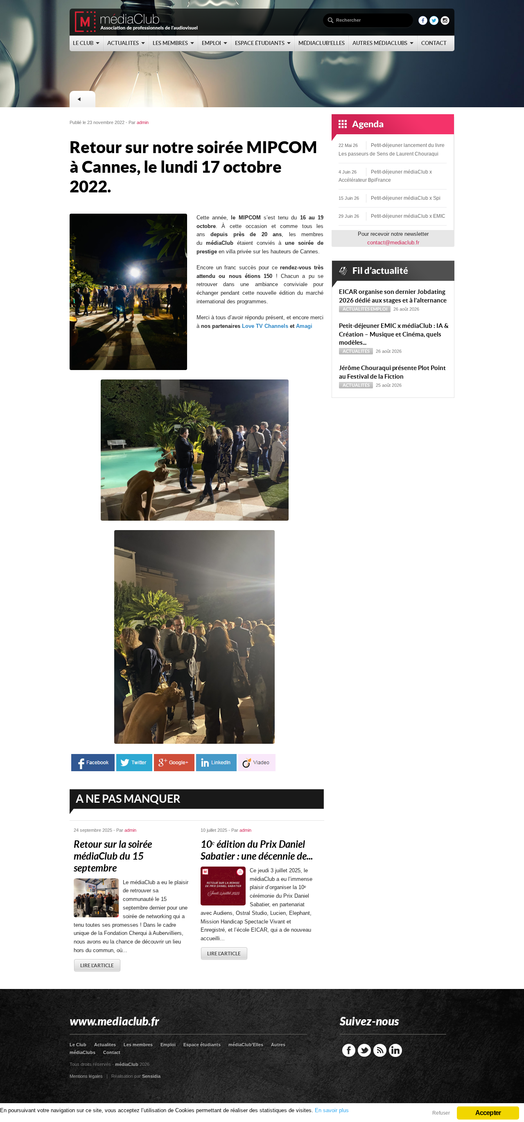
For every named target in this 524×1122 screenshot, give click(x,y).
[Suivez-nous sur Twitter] (433, 23)
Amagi (304, 326)
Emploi (378, 309)
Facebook (348, 1050)
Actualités (356, 309)
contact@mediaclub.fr (393, 242)
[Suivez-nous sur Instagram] (444, 23)
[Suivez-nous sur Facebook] (422, 23)
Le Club (78, 1044)
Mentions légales (86, 1076)
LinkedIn (395, 1050)
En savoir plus (332, 1110)
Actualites (105, 1044)
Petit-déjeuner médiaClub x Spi (405, 198)
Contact (111, 1052)
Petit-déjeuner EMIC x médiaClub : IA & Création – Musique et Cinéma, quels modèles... (394, 334)
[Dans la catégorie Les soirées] (82, 99)
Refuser (441, 1113)
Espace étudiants (202, 1044)
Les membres (138, 1044)
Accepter (488, 1112)
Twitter (364, 1050)
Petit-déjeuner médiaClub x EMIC (408, 216)
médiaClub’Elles (245, 1044)
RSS (379, 1050)
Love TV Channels (266, 326)
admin (143, 122)
